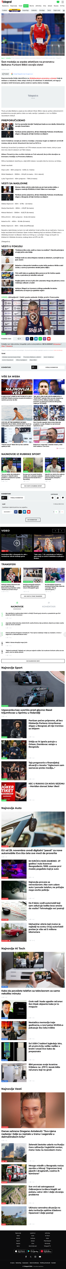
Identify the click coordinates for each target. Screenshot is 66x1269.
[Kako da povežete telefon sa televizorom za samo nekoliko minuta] (33, 970)
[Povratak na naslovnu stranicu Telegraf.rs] (6, 2)
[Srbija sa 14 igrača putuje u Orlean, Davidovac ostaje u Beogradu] (14, 749)
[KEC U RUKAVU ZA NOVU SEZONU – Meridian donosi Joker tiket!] (14, 791)
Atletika (8, 58)
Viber (3, 346)
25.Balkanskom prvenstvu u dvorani (43, 78)
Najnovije (11, 667)
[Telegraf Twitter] (30, 1256)
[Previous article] (1, 634)
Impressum (25, 1262)
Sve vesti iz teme (33, 596)
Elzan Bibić (33, 360)
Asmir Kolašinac (49, 357)
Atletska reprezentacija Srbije (11, 357)
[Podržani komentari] (57, 497)
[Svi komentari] (52, 497)
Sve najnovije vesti (33, 661)
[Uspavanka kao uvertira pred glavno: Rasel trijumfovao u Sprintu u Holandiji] (33, 689)
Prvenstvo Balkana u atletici (32, 357)
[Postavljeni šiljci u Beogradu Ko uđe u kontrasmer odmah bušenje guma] (16, 543)
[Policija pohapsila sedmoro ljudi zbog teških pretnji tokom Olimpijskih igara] (33, 575)
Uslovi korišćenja (58, 350)
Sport (3, 58)
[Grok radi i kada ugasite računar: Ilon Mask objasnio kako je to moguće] (14, 1009)
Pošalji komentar (52, 367)
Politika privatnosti (45, 1262)
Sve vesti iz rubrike (33, 486)
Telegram (9, 346)
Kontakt (53, 1262)
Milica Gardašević (21, 360)
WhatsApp (57, 344)
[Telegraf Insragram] (35, 1256)
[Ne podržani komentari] (63, 497)
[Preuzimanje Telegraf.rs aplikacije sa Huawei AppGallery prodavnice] (46, 1251)
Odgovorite (7, 512)
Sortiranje (54, 494)
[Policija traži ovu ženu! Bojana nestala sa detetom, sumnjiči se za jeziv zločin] (7, 260)
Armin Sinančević (7, 360)
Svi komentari (33, 520)
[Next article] (64, 634)
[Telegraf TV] (40, 1256)
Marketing (18, 1262)
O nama (12, 1262)
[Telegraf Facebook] (26, 1256)
